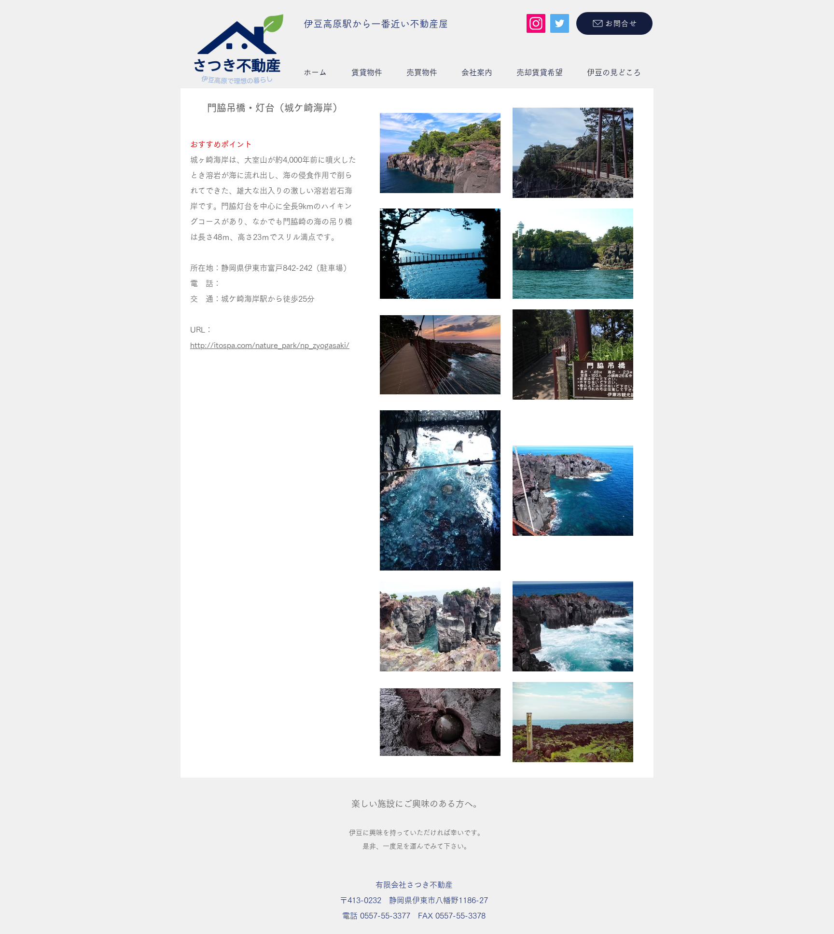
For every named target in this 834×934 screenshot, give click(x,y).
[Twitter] (559, 23)
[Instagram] (536, 23)
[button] (366, 72)
